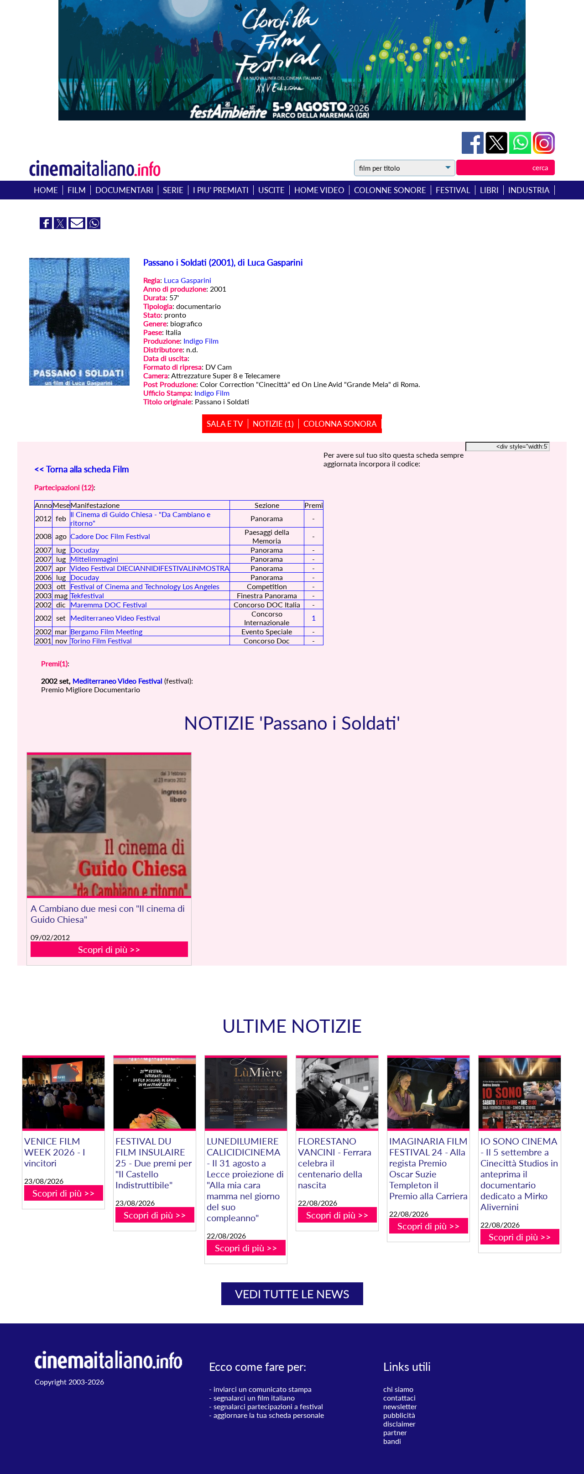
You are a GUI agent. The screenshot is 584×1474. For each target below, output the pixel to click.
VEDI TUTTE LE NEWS (292, 1294)
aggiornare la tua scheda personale (269, 1415)
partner (395, 1432)
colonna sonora (340, 424)
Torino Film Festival (101, 640)
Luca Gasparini (187, 280)
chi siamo (398, 1389)
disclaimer (399, 1423)
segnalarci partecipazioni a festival (268, 1406)
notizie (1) (273, 424)
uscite (271, 190)
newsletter (400, 1406)
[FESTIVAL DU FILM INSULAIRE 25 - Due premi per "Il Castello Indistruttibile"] (155, 1093)
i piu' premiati (221, 190)
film (77, 190)
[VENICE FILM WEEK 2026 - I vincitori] (63, 1093)
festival (453, 190)
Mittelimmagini (94, 558)
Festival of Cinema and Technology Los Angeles (144, 586)
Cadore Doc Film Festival (110, 536)
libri (489, 190)
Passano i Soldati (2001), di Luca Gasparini (223, 262)
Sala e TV (225, 424)
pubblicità (399, 1415)
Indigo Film (201, 340)
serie (173, 190)
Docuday (84, 549)
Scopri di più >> (109, 949)
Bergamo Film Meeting (106, 631)
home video (319, 190)
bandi (392, 1441)
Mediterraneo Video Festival (115, 617)
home (46, 190)
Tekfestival (87, 595)
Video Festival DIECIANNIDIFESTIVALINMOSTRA (149, 568)
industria (529, 190)
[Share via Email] (77, 226)
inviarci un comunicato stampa (263, 1389)
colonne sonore (390, 190)
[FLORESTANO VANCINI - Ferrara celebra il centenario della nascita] (337, 1093)
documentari (124, 190)
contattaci (399, 1397)
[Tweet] (497, 150)
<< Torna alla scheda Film (81, 469)
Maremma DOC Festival (108, 604)
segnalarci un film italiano (254, 1397)
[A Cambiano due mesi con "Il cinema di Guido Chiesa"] (109, 826)
